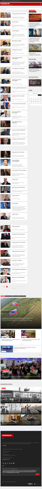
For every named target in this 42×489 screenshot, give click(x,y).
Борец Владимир (16, 226)
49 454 (16, 82)
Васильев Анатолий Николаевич (16, 80)
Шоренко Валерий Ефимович (19, 129)
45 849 (16, 114)
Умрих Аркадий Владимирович (19, 87)
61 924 (16, 70)
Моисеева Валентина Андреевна (17, 122)
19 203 (16, 32)
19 (33, 101)
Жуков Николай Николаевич (18, 187)
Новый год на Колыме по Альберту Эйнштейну (30, 409)
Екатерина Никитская (17, 49)
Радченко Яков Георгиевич (18, 95)
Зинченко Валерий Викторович (16, 112)
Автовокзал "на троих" (7, 399)
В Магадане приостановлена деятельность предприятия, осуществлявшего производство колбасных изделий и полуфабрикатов (35, 25)
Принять (37, 474)
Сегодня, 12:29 (24, 336)
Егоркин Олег (15, 179)
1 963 (15, 15)
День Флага (16, 350)
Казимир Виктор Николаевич (19, 242)
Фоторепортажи (33, 77)
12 (33, 99)
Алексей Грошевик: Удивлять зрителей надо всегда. (10, 421)
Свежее (2, 296)
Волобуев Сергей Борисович (18, 138)
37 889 (16, 140)
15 (38, 99)
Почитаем (3, 388)
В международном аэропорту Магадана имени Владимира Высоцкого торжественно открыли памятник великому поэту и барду (34, 40)
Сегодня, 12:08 (4, 351)
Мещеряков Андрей (16, 40)
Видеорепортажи (4, 370)
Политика (15, 296)
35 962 (16, 51)
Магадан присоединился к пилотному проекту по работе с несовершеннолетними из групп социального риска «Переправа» (21, 377)
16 (40, 99)
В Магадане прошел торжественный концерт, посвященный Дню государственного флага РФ (35, 83)
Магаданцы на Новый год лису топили (9, 410)
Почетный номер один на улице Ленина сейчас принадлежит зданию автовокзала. (17, 401)
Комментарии (32, 11)
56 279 (16, 97)
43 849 (16, 105)
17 (29, 101)
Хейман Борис (15, 214)
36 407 (16, 279)
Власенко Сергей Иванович (18, 277)
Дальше (14, 288)
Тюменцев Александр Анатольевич (17, 58)
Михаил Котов (32, 66)
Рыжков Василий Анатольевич (19, 170)
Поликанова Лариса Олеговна (19, 13)
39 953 (16, 197)
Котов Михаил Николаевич (18, 68)
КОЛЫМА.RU (5, 4)
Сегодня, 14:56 (4, 336)
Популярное (32, 10)
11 (31, 99)
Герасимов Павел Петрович (18, 251)
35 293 (15, 60)
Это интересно (22, 296)
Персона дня (32, 59)
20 (35, 101)
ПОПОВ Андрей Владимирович (19, 269)
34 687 (16, 124)
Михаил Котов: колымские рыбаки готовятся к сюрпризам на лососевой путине (35, 70)
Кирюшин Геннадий (16, 260)
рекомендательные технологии (13, 472)
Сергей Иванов (15, 30)
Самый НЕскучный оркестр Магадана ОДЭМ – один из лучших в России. (10, 424)
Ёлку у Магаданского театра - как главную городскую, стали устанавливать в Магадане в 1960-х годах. (10, 412)
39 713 (16, 131)
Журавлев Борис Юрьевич (18, 152)
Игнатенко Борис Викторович (19, 103)
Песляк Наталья (15, 195)
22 (38, 101)
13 (35, 99)
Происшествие (9, 296)
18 (31, 101)
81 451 (16, 23)
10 (24, 286)
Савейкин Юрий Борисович (18, 234)
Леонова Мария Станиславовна (15, 161)
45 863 (16, 42)
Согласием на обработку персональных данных (24, 471)
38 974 (16, 89)
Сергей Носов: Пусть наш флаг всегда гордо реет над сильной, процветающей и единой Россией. (25, 348)
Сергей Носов (15, 21)
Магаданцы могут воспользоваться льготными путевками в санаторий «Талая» (35, 54)
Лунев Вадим (15, 203)
